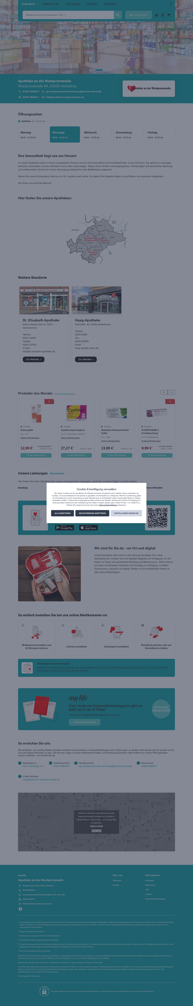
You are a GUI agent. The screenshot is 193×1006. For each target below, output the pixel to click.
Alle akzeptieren (63, 513)
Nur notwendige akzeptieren (92, 513)
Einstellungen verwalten (126, 513)
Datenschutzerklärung (108, 505)
